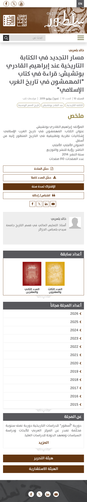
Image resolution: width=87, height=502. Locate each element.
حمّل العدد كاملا (41, 177)
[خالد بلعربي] (75, 228)
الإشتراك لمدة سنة (43, 186)
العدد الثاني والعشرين (31, 291)
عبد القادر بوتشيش (52, 105)
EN (80, 3)
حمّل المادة (41, 168)
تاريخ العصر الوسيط (28, 105)
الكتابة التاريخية (75, 105)
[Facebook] (6, 3)
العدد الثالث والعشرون (55, 291)
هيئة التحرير (43, 458)
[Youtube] (21, 3)
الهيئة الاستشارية (43, 469)
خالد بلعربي (76, 50)
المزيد (43, 443)
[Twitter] (14, 3)
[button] (74, 313)
